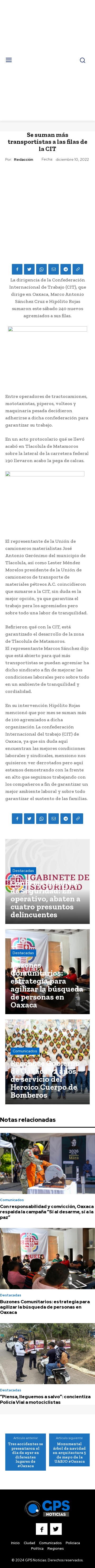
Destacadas (23, 870)
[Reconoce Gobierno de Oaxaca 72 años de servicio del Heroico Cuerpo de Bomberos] (47, 1061)
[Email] (53, 269)
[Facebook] (17, 269)
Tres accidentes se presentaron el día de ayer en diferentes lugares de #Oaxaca (25, 1454)
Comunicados (25, 1051)
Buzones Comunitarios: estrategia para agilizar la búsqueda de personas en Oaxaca (45, 1307)
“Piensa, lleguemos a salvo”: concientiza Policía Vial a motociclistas (45, 1399)
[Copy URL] (78, 269)
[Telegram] (65, 269)
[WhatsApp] (41, 269)
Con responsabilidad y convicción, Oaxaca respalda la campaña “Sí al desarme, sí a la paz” (47, 1212)
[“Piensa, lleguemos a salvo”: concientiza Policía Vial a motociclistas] (47, 1353)
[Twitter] (29, 269)
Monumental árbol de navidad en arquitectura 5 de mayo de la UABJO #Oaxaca (69, 1452)
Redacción (23, 159)
